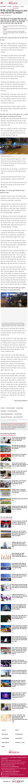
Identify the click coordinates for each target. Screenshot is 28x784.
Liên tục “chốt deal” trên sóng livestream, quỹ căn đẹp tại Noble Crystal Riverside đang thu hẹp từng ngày (19, 717)
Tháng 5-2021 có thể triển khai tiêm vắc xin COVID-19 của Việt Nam (19, 491)
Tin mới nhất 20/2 (18, 417)
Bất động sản (19, 734)
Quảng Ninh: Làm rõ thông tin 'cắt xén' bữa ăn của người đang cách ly (19, 482)
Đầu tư (17, 730)
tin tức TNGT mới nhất (7, 417)
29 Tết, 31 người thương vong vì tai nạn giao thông (13, 31)
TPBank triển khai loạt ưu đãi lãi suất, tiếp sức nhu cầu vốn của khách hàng (19, 596)
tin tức (3, 408)
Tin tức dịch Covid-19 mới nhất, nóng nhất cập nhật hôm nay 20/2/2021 (19, 439)
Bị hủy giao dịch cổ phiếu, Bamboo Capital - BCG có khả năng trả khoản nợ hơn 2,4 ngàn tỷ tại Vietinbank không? (19, 683)
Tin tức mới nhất (11, 408)
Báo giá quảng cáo (5, 776)
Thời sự (4, 730)
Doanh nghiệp (5, 738)
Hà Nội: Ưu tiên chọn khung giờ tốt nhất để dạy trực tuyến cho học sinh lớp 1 (19, 473)
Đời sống (2, 9)
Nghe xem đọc (10, 9)
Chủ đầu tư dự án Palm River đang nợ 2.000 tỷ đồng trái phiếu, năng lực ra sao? (19, 662)
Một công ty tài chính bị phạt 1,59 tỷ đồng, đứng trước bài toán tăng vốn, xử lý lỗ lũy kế (19, 586)
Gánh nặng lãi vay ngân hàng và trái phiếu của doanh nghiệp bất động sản (19, 555)
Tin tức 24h (16, 6)
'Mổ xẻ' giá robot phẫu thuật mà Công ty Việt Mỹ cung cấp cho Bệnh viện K (19, 617)
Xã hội (22, 6)
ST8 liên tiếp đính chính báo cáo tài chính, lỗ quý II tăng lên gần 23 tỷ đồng (19, 576)
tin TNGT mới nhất (12, 411)
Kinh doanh (5, 734)
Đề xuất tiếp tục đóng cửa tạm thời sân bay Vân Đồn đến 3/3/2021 (19, 447)
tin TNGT (4, 411)
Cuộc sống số (5, 742)
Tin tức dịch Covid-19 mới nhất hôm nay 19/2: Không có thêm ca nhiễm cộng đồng (19, 465)
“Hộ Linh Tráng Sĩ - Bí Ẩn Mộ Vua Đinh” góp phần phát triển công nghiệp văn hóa (19, 523)
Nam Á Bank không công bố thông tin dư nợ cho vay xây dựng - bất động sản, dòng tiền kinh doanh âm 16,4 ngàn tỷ (19, 650)
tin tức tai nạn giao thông (7, 414)
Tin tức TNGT (18, 414)
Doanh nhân (18, 738)
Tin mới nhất (20, 408)
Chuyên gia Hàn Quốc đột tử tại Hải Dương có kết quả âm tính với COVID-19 (19, 508)
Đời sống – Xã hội (5, 6)
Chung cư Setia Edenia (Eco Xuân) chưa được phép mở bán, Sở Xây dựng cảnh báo (19, 672)
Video (3, 746)
